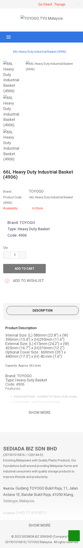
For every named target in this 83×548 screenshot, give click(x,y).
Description (43, 310)
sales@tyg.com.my (30, 519)
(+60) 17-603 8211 (31, 513)
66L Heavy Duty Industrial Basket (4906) (39, 51)
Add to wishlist (28, 280)
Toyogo (59, 4)
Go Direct (45, 4)
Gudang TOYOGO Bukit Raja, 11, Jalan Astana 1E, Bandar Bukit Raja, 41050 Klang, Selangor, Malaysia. (40, 494)
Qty (5, 247)
